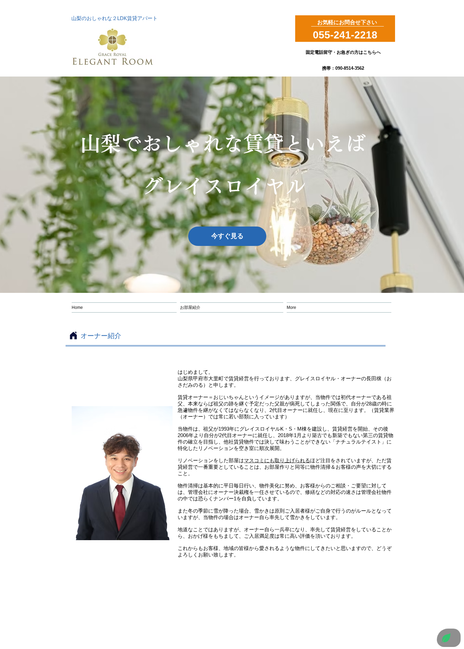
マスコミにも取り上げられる (277, 460)
